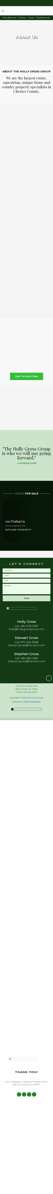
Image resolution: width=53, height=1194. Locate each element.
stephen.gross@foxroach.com (26, 661)
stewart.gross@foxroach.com (26, 645)
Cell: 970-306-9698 (26, 642)
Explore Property (18, 530)
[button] (49, 11)
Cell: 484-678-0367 (26, 626)
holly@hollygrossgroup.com (26, 629)
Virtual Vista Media (32, 702)
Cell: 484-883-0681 (26, 658)
